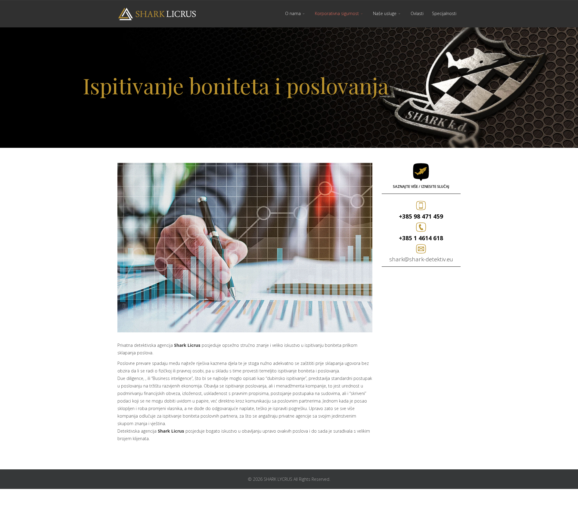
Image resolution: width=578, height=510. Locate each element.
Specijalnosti (444, 13)
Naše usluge (384, 13)
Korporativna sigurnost (337, 13)
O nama (293, 13)
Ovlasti (417, 13)
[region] (289, 87)
